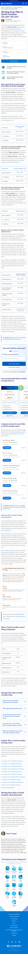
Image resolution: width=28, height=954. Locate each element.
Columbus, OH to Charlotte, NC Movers (12, 761)
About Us (14, 921)
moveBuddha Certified (11, 598)
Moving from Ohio (18, 7)
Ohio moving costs (16, 337)
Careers (14, 935)
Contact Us (14, 933)
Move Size (5, 51)
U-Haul (14, 533)
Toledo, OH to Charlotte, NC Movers (11, 779)
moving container (9, 550)
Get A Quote (9, 412)
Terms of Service (14, 927)
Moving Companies (14, 916)
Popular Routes (9, 7)
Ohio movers (18, 505)
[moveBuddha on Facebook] (8, 942)
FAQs (14, 923)
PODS (17, 550)
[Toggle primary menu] (26, 4)
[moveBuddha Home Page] (6, 3)
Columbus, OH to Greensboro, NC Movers (13, 769)
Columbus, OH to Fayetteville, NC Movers (12, 782)
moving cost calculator (19, 31)
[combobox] (14, 358)
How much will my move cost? (14, 348)
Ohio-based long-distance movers (17, 432)
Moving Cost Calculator (14, 914)
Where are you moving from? (11, 354)
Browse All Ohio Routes (8, 787)
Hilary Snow (15, 21)
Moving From (5, 42)
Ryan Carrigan (8, 19)
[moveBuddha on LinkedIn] (11, 942)
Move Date (5, 55)
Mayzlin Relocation (10, 394)
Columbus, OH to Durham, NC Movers (12, 771)
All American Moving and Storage (11, 465)
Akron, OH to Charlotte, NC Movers (11, 785)
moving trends (16, 635)
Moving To (5, 46)
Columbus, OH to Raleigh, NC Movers (11, 763)
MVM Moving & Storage (9, 440)
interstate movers (9, 528)
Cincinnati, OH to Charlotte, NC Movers (12, 774)
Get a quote (7, 447)
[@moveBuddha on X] (15, 942)
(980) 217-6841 (10, 415)
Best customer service (9, 388)
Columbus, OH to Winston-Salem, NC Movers (13, 777)
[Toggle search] (23, 4)
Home (2, 7)
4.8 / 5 (13, 398)
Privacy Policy (14, 925)
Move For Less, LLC (8, 453)
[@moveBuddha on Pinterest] (19, 942)
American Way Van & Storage (10, 490)
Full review (23, 447)
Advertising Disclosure (14, 0)
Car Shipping (14, 918)
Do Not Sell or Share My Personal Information (14, 930)
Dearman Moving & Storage (10, 478)
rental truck (7, 533)
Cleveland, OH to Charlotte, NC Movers (12, 766)
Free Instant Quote (14, 364)
